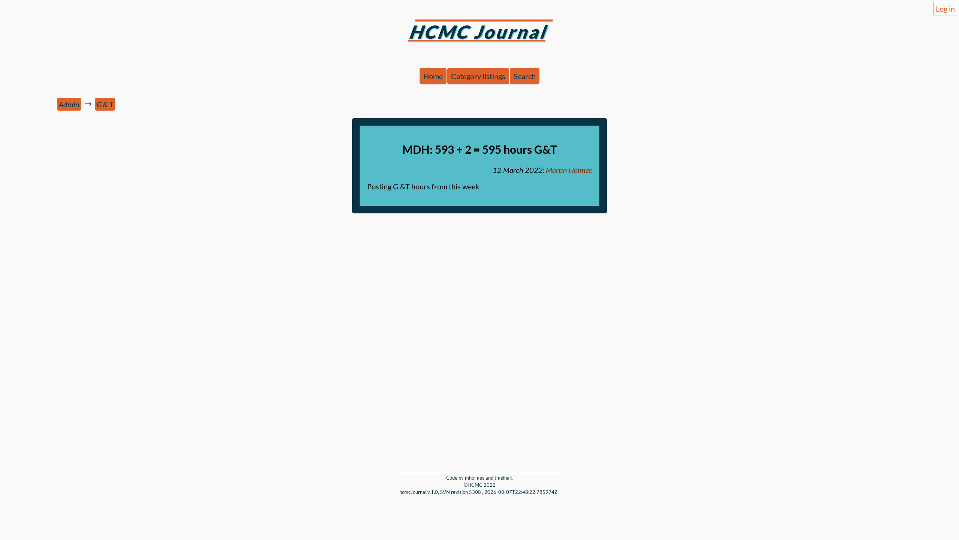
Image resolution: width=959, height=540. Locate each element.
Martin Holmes (569, 169)
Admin (69, 104)
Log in (945, 8)
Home (433, 76)
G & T (105, 104)
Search (525, 76)
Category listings (478, 76)
